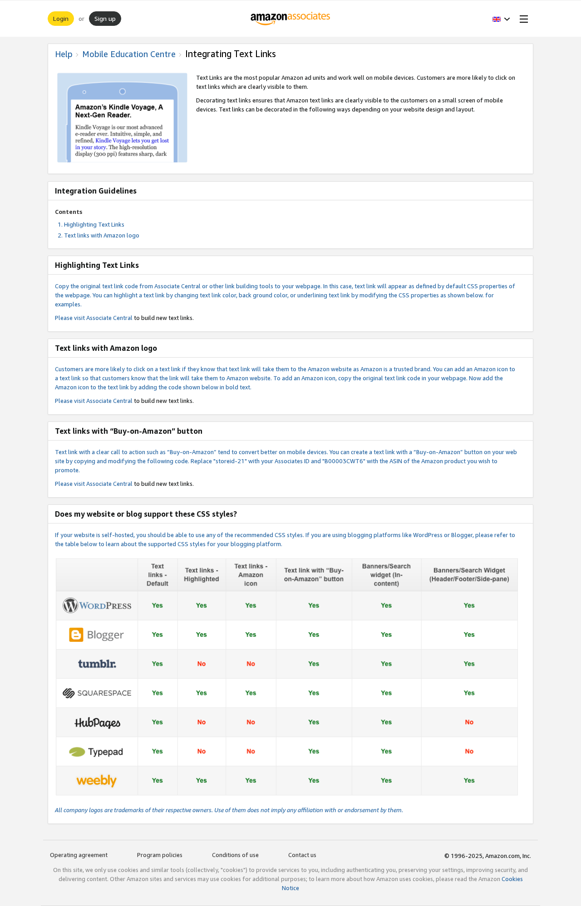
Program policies (159, 854)
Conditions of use (235, 854)
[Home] (290, 18)
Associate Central (109, 317)
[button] (501, 18)
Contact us (302, 854)
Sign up (105, 18)
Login (61, 18)
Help (64, 54)
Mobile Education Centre (129, 54)
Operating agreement (79, 854)
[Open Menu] (522, 18)
